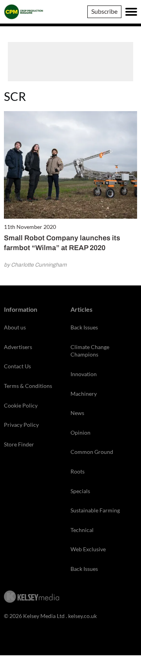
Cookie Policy (21, 405)
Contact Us (17, 366)
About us (15, 327)
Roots (77, 471)
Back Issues (84, 327)
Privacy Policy (21, 424)
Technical (82, 530)
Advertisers (18, 347)
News (77, 413)
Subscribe (104, 11)
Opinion (80, 432)
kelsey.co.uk (82, 615)
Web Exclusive (88, 549)
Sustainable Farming (95, 510)
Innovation (83, 374)
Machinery (83, 393)
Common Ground (91, 451)
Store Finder (19, 444)
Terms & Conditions (28, 385)
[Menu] (131, 12)
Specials (80, 491)
